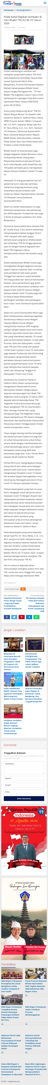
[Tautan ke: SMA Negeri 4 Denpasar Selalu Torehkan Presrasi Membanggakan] (36, 999)
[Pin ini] (22, 617)
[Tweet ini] (14, 617)
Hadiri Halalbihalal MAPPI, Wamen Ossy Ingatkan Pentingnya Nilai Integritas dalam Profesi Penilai (13, 693)
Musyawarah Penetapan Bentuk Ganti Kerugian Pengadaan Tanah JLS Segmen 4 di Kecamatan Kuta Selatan (12, 662)
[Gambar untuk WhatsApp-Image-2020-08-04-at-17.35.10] (24, 39)
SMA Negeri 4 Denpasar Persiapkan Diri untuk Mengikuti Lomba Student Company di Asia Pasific (11, 986)
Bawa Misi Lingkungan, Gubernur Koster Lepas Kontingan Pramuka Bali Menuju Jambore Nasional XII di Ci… (36, 1069)
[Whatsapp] (36, 617)
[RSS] (23, 589)
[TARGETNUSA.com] (12, 3)
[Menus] (45, 2)
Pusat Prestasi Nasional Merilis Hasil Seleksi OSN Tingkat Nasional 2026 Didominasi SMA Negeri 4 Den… (36, 986)
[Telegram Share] (29, 617)
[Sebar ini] (7, 617)
